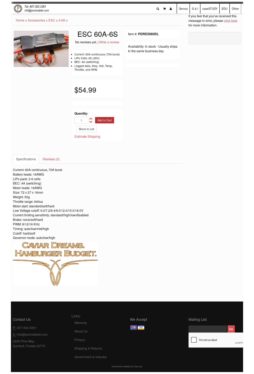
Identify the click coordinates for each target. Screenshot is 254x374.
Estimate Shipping (87, 136)
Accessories (36, 20)
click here (230, 20)
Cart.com (138, 366)
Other (235, 9)
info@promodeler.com (32, 334)
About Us (81, 331)
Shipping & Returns (88, 348)
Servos (183, 9)
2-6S (62, 20)
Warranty (80, 322)
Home (20, 20)
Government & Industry (90, 357)
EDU (224, 9)
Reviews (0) (51, 159)
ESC (51, 20)
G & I (195, 9)
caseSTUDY (209, 9)
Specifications (26, 159)
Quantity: (81, 113)
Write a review (109, 42)
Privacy (79, 339)
